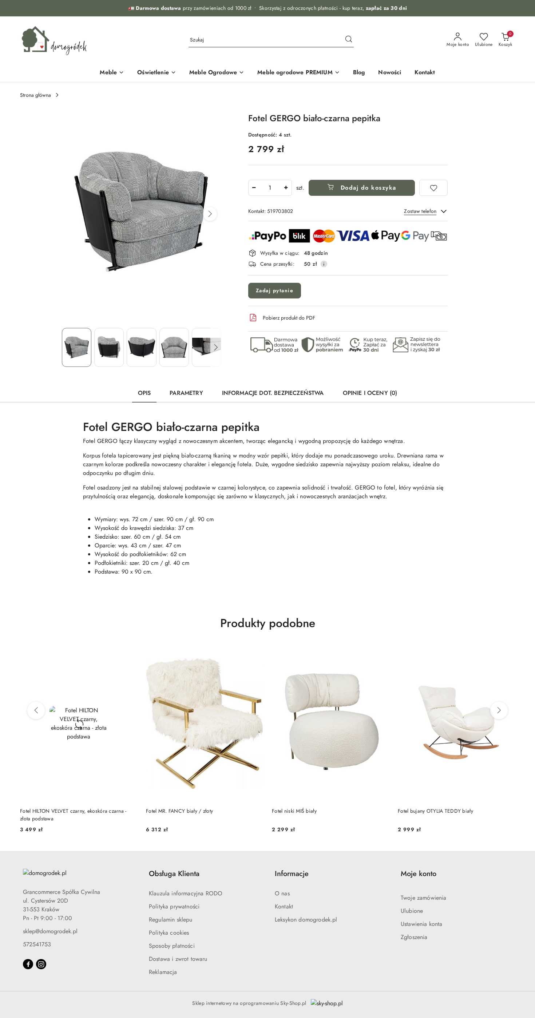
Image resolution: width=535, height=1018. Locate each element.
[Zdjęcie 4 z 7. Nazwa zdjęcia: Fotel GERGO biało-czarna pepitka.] (174, 347)
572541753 (37, 944)
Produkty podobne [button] (267, 623)
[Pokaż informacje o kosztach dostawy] (324, 264)
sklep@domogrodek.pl (50, 931)
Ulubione (412, 911)
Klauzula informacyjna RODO (185, 893)
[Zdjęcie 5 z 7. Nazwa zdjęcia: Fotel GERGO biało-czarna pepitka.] (206, 347)
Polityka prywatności (174, 906)
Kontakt (284, 906)
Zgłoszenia (414, 937)
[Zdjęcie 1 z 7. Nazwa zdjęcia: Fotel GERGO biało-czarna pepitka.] (76, 347)
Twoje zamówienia (424, 898)
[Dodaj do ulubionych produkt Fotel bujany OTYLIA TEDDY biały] (506, 654)
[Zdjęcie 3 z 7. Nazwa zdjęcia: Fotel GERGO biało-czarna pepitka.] (141, 347)
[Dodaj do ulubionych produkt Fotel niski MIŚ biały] (380, 654)
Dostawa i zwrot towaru (178, 959)
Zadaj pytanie (275, 290)
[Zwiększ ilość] (286, 187)
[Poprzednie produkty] (36, 710)
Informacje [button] (292, 873)
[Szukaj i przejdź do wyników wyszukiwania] (349, 40)
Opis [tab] (144, 393)
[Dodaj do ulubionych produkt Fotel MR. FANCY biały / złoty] (254, 654)
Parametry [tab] (186, 393)
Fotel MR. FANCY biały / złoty (179, 811)
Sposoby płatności (172, 946)
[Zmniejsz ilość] (254, 187)
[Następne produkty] (499, 710)
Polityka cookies (169, 932)
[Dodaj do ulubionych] (433, 188)
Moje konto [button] (418, 873)
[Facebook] (28, 964)
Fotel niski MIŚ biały (294, 811)
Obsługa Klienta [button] (174, 873)
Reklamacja (163, 972)
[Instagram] (41, 964)
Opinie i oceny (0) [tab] (370, 393)
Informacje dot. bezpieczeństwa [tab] (273, 393)
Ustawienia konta (422, 924)
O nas (282, 893)
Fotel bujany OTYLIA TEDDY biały (435, 811)
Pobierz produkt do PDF (289, 317)
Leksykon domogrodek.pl (306, 919)
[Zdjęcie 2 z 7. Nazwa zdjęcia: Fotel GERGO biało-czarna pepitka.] (109, 347)
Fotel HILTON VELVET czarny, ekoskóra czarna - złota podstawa (73, 814)
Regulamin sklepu (171, 919)
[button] (210, 214)
